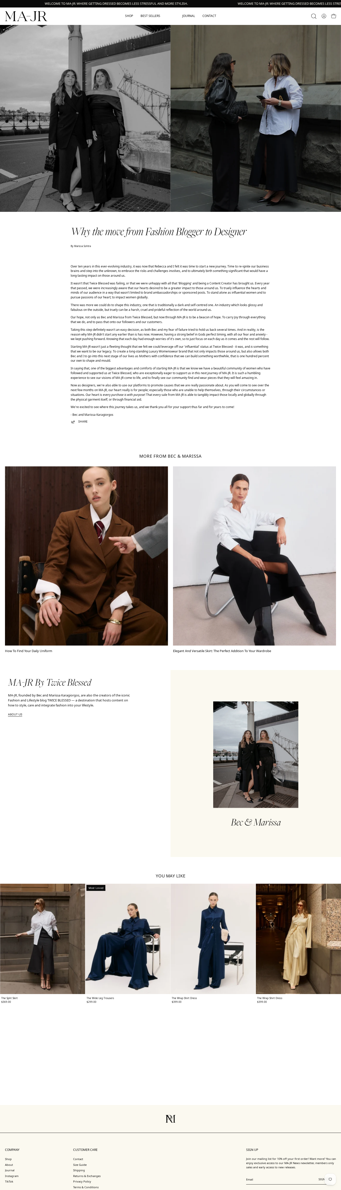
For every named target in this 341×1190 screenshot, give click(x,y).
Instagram (11, 1176)
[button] (314, 16)
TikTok (9, 1181)
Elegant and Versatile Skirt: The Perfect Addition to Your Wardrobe (222, 651)
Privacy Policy (82, 1181)
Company (12, 1150)
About (9, 1164)
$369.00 (6, 1002)
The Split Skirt (9, 998)
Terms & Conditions (86, 1187)
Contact (78, 1159)
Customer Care (85, 1150)
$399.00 (176, 1002)
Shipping (79, 1170)
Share (83, 421)
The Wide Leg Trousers (100, 998)
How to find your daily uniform (28, 651)
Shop (8, 1159)
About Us (15, 714)
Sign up (324, 1180)
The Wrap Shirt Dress (184, 998)
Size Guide (80, 1164)
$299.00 (91, 1002)
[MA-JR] (26, 16)
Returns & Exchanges (87, 1176)
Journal (9, 1170)
